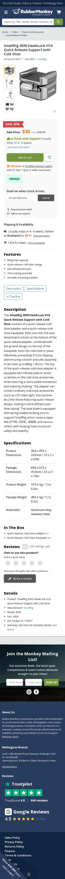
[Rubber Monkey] (32, 15)
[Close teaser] (29, 874)
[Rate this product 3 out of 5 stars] (24, 563)
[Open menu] (6, 12)
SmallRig (42, 59)
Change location (41, 235)
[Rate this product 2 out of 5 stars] (16, 563)
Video (15, 32)
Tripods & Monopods (33, 32)
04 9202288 (12, 757)
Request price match (21, 209)
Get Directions (9, 766)
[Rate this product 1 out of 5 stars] (8, 563)
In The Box (13, 296)
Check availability (36, 242)
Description (13, 288)
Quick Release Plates (17, 35)
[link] (29, 692)
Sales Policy (12, 838)
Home (5, 32)
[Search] (58, 22)
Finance (10, 851)
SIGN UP (51, 682)
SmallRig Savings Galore (38, 166)
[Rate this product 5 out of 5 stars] (40, 563)
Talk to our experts (20, 213)
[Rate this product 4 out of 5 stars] (32, 563)
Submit (46, 198)
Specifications (35, 288)
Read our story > (10, 736)
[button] (14, 865)
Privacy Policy (14, 842)
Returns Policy (14, 846)
